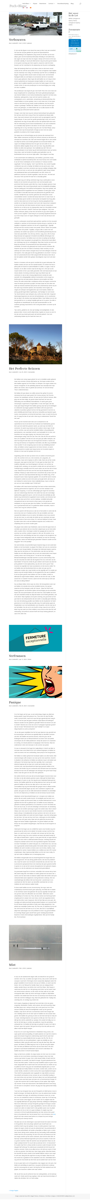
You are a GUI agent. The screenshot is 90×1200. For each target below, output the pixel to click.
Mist (12, 964)
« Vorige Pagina (13, 1190)
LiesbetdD (15, 43)
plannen (29, 43)
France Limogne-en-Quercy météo (74, 23)
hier (54, 1114)
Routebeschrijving (62, 3)
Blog (72, 3)
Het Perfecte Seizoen (24, 368)
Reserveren (42, 3)
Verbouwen (17, 39)
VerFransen (17, 656)
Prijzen (35, 3)
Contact (50, 3)
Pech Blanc (25, 3)
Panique (15, 702)
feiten (29, 659)
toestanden (31, 372)
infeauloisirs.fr (73, 54)
